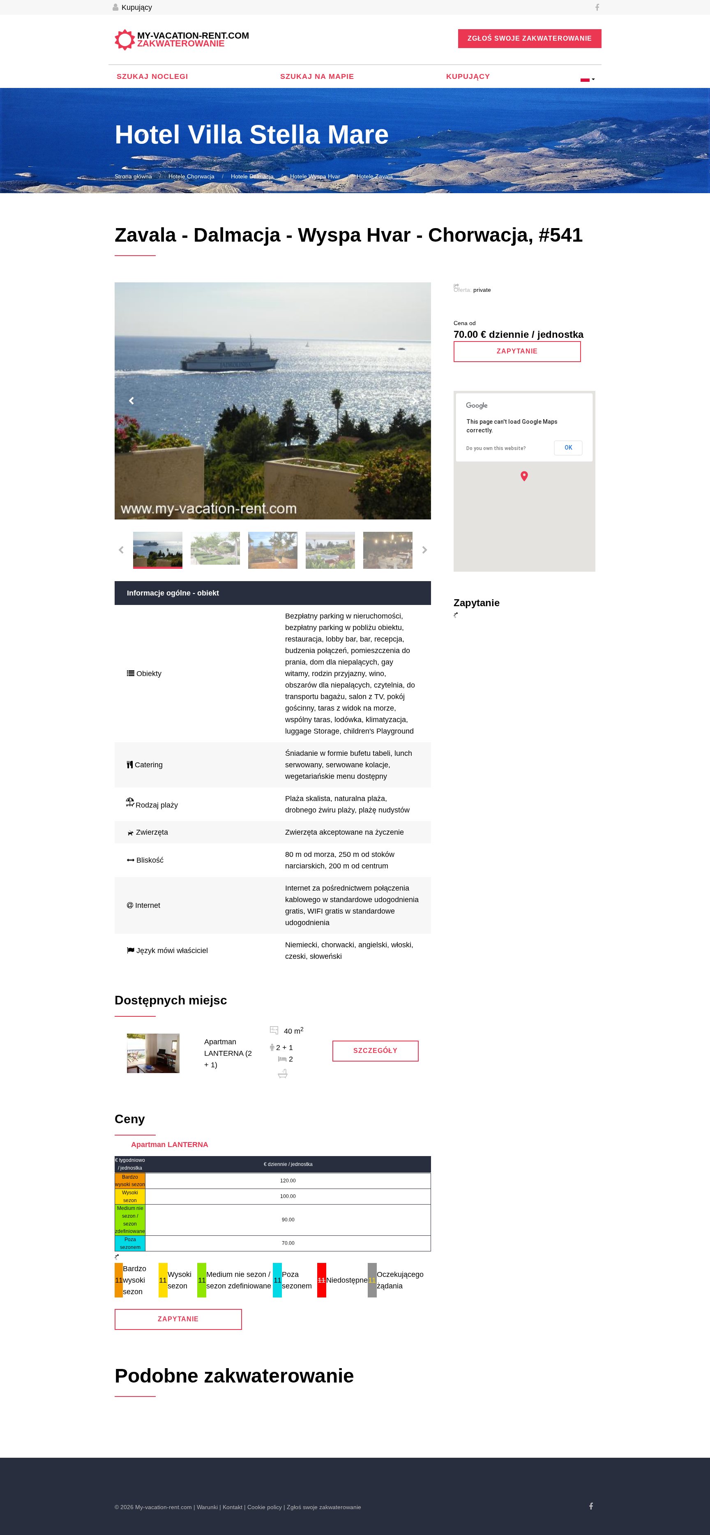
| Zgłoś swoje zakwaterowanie (322, 1507)
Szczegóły (375, 1050)
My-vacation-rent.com (193, 40)
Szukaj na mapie (317, 76)
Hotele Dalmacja (252, 176)
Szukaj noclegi (152, 76)
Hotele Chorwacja (191, 176)
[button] (524, 476)
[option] (273, 401)
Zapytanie (178, 1319)
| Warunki (206, 1507)
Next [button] (414, 401)
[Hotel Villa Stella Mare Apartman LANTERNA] (153, 1053)
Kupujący (136, 7)
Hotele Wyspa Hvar (315, 176)
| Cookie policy (263, 1507)
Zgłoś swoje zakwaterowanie (530, 38)
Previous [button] (131, 401)
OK (568, 447)
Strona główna (133, 176)
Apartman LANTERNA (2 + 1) (228, 1053)
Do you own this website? (496, 448)
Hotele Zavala (375, 176)
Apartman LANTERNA (169, 1144)
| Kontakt (230, 1507)
